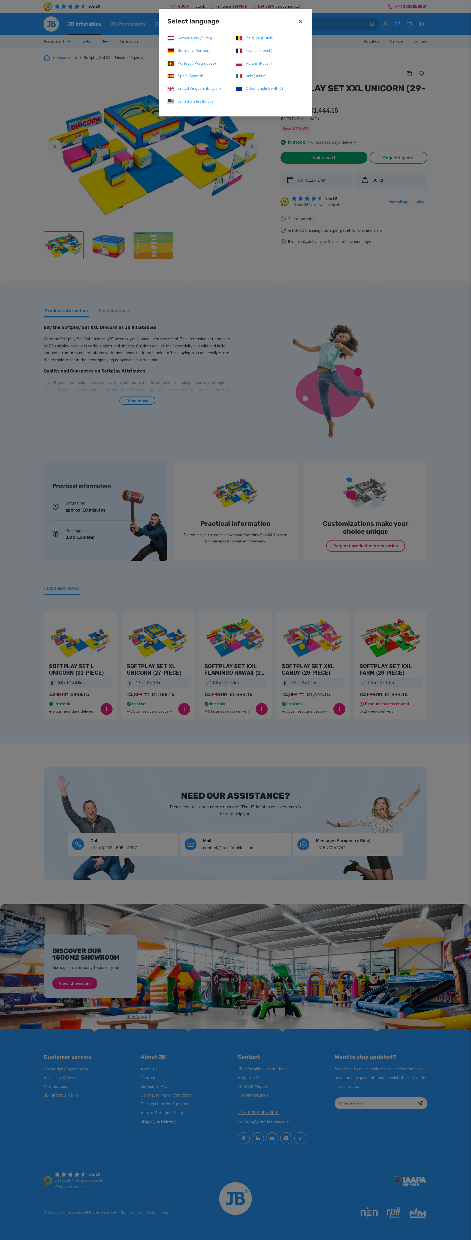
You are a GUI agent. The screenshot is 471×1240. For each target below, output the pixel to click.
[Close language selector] (300, 21)
